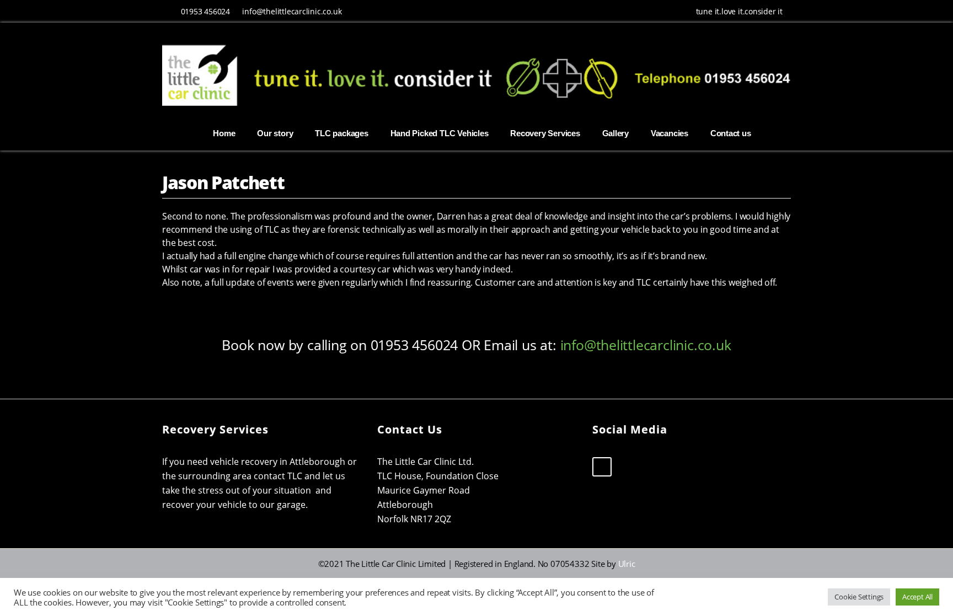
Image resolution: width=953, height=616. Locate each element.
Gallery (615, 133)
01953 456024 (205, 11)
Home (224, 133)
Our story (275, 133)
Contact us (730, 133)
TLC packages (341, 133)
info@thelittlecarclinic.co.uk (291, 11)
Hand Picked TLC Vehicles (439, 133)
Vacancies (669, 133)
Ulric (626, 563)
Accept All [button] (917, 597)
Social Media (629, 429)
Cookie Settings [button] (859, 597)
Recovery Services (545, 133)
